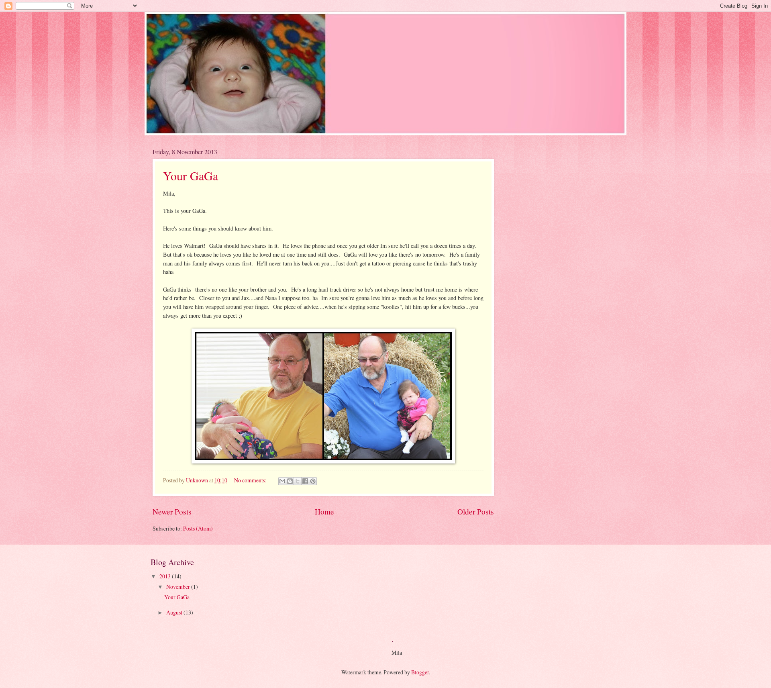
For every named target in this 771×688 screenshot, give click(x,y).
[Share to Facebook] (305, 481)
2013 (165, 576)
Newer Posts (172, 511)
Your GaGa (190, 175)
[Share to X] (298, 481)
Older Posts (475, 511)
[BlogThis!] (290, 481)
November (178, 586)
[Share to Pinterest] (313, 481)
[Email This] (282, 481)
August (175, 612)
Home (324, 511)
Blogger (420, 672)
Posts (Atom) (198, 528)
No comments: (251, 480)
